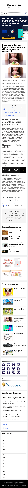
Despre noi (13, 483)
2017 (4, 463)
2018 (4, 460)
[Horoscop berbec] (3, 366)
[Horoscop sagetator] (3, 373)
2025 (4, 440)
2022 (4, 449)
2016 (4, 466)
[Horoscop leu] (3, 369)
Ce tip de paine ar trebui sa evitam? (11, 419)
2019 (4, 457)
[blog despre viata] (12, 387)
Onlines (4, 424)
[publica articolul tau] (12, 267)
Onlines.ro (14, 5)
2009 (4, 477)
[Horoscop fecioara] (8, 369)
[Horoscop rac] (18, 366)
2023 (4, 446)
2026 (4, 438)
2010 (4, 474)
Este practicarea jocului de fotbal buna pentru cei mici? (20, 309)
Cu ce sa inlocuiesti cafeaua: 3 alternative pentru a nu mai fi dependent (17, 244)
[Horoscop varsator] (13, 373)
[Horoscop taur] (8, 366)
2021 (4, 452)
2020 (4, 455)
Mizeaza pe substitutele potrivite (13, 111)
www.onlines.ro (6, 483)
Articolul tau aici (5, 485)
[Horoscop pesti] (18, 373)
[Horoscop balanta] (13, 369)
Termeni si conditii (21, 483)
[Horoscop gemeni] (13, 366)
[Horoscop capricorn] (8, 373)
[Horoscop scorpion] (18, 369)
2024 (4, 443)
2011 (4, 471)
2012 (4, 469)
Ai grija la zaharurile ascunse (12, 112)
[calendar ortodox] (12, 277)
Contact (12, 485)
